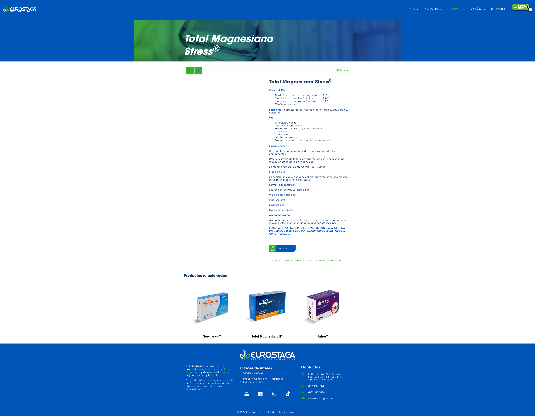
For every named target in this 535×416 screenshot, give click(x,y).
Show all (344, 70)
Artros (323, 336)
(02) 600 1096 (316, 392)
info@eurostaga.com (320, 399)
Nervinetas (212, 336)
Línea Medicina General (298, 261)
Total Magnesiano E (267, 336)
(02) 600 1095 (316, 386)
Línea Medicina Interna (328, 261)
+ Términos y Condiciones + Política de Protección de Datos (261, 380)
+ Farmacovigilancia (251, 373)
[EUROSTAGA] (20, 9)
